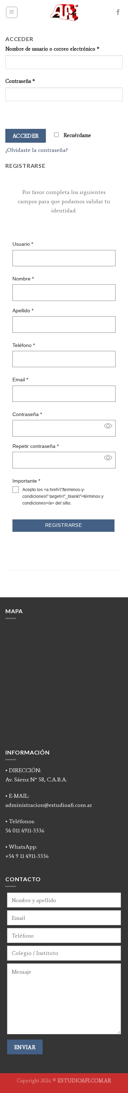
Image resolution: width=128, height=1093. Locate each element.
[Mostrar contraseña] (12, 114)
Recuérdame (76, 135)
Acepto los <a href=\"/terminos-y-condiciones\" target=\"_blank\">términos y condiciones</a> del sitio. (62, 496)
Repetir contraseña (35, 446)
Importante (26, 481)
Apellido (22, 310)
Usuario (22, 244)
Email (20, 379)
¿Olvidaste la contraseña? (36, 150)
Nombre (23, 278)
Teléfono (23, 345)
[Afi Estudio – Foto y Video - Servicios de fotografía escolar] (64, 12)
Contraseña (20, 81)
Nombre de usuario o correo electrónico (52, 49)
